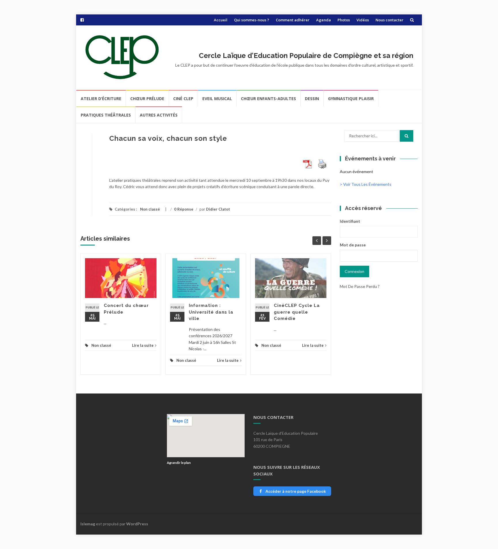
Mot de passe (353, 244)
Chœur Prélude (147, 98)
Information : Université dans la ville (211, 312)
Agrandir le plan (179, 462)
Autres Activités (159, 115)
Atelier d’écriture (101, 98)
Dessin (312, 98)
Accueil (220, 20)
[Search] (406, 136)
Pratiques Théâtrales (106, 115)
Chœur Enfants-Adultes (268, 98)
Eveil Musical (217, 98)
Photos (343, 20)
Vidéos (362, 20)
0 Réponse (183, 209)
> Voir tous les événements (365, 184)
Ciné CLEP (183, 98)
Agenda (323, 20)
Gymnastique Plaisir (351, 98)
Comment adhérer (293, 20)
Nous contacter (389, 20)
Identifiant (350, 221)
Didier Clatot (218, 209)
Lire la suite (143, 345)
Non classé (150, 209)
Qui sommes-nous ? (251, 20)
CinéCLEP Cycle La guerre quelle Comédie (297, 312)
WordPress (137, 523)
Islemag (87, 523)
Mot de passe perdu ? (360, 286)
